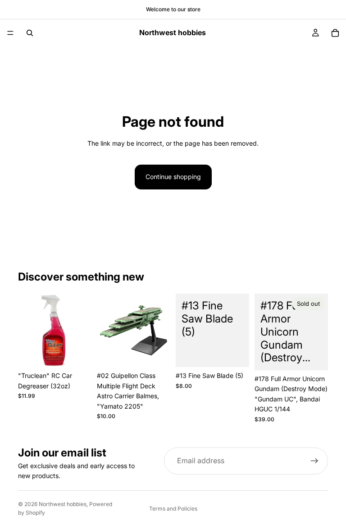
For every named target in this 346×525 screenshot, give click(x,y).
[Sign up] (314, 460)
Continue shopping (173, 176)
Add (85, 353)
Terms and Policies (173, 508)
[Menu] (10, 33)
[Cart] (335, 33)
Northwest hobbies (62, 504)
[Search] (30, 33)
